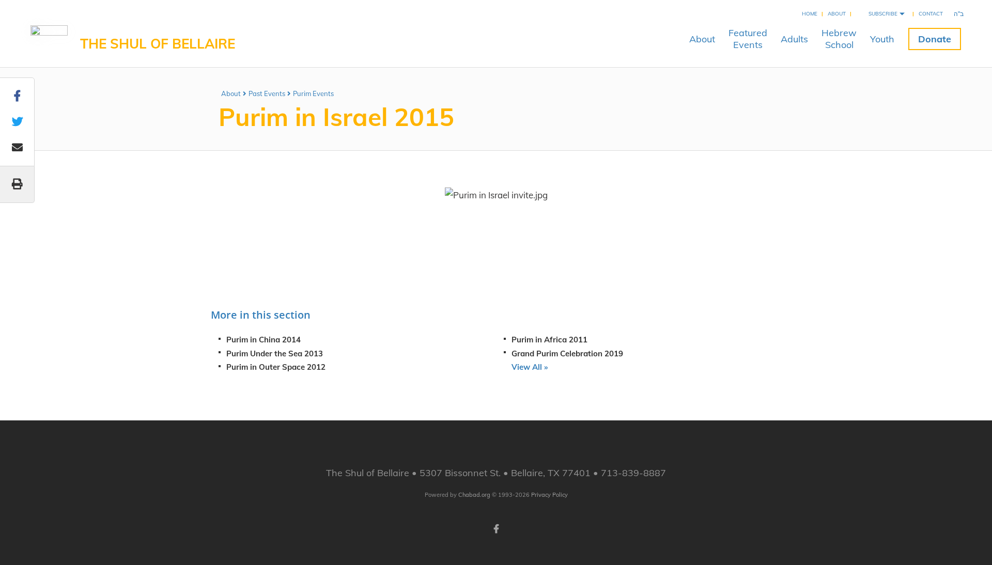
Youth (882, 39)
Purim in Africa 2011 (549, 339)
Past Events (267, 93)
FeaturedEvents (748, 39)
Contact (931, 13)
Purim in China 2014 (263, 339)
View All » (530, 367)
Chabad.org (474, 494)
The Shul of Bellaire (157, 43)
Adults (794, 39)
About (837, 13)
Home (809, 13)
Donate (934, 39)
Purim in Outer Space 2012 (276, 367)
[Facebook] (496, 528)
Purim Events (313, 93)
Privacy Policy (549, 494)
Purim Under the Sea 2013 (274, 353)
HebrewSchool (839, 39)
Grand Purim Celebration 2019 (567, 353)
